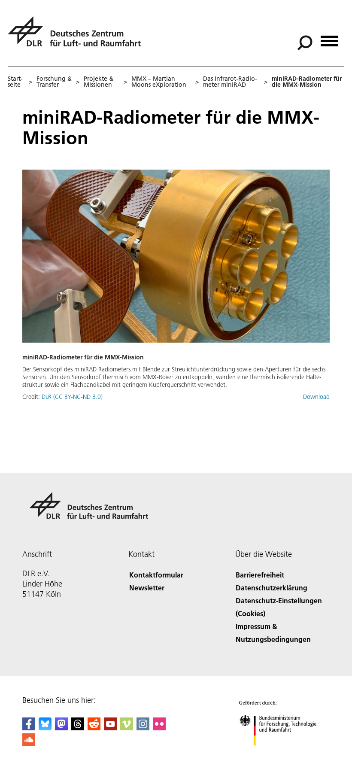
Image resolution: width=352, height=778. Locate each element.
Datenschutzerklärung (271, 587)
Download (316, 397)
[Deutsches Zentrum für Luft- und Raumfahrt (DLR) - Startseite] (78, 36)
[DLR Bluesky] (45, 727)
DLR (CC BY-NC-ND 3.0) (72, 397)
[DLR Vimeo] (126, 727)
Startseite (15, 82)
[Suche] (306, 42)
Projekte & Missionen (98, 82)
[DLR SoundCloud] (28, 743)
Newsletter (146, 587)
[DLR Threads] (77, 727)
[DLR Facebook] (28, 727)
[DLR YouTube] (110, 727)
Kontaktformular (156, 574)
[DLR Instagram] (143, 727)
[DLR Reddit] (94, 727)
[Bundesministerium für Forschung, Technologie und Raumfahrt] (282, 754)
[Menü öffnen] (329, 38)
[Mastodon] (61, 727)
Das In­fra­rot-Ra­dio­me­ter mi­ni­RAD (230, 82)
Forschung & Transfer (54, 82)
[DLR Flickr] (159, 727)
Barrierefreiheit (260, 574)
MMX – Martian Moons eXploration (158, 82)
